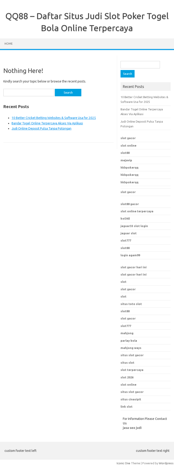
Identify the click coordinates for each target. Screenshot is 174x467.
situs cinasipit (131, 399)
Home (9, 43)
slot (123, 281)
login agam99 (130, 255)
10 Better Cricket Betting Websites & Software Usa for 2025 (54, 118)
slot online (128, 145)
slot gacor (128, 138)
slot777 (126, 240)
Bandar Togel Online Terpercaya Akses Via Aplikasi (47, 123)
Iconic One (123, 463)
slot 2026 (127, 377)
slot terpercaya (132, 369)
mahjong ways (131, 347)
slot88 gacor (130, 204)
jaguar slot (129, 233)
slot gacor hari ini (134, 267)
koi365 (125, 218)
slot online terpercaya (137, 211)
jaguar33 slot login (134, 225)
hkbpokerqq (129, 167)
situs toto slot (131, 303)
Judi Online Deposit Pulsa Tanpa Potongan (41, 128)
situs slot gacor (132, 355)
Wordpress (166, 463)
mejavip (126, 160)
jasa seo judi (132, 428)
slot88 (125, 152)
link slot (127, 406)
